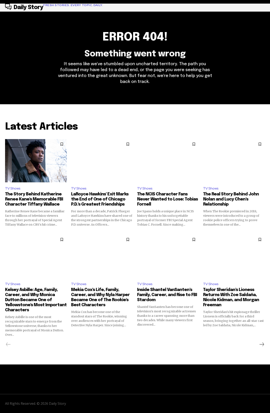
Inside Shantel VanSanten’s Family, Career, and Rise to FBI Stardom (167, 295)
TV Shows (12, 188)
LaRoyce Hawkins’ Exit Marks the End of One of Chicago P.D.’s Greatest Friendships (99, 199)
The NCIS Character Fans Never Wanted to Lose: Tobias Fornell (167, 199)
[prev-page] (8, 344)
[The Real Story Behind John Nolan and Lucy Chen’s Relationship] (234, 160)
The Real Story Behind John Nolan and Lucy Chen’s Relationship (231, 199)
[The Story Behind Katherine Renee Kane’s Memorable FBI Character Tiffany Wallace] (36, 160)
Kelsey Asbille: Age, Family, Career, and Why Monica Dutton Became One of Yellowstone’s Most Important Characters (36, 300)
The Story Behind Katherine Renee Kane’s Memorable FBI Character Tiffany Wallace (34, 199)
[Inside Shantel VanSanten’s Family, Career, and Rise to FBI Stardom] (168, 256)
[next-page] (261, 344)
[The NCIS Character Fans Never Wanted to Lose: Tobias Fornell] (168, 160)
